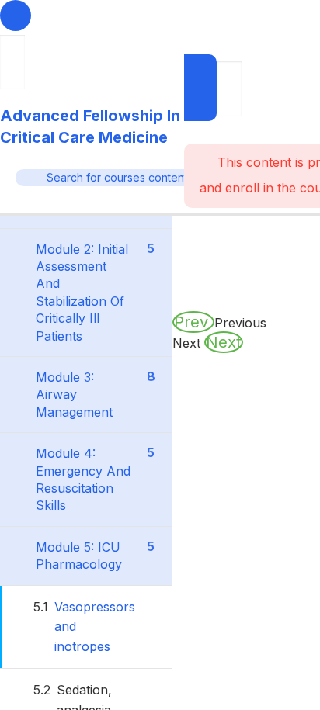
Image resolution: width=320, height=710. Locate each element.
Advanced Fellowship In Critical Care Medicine (90, 126)
